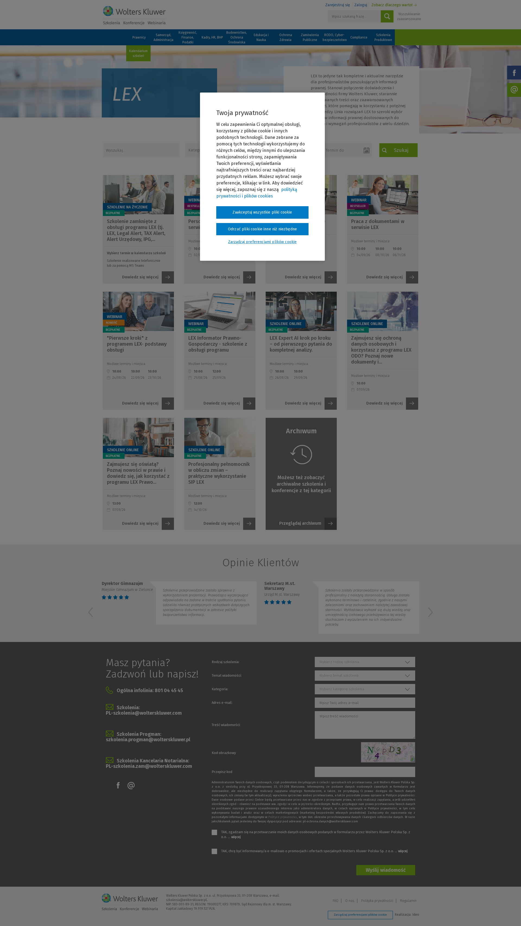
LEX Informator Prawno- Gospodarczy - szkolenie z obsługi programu (217, 344)
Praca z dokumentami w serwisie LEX (377, 224)
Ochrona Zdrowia (285, 37)
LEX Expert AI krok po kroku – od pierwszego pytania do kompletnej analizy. (301, 344)
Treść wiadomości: (226, 725)
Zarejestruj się (337, 5)
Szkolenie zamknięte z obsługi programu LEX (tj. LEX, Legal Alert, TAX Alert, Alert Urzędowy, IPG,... (136, 230)
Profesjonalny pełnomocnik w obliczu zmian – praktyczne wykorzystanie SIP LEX (219, 473)
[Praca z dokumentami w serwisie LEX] (382, 194)
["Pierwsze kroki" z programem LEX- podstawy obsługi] (138, 311)
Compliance (358, 37)
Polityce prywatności (282, 817)
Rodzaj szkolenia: (225, 662)
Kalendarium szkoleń (138, 53)
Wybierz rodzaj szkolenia (339, 662)
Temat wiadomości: (227, 675)
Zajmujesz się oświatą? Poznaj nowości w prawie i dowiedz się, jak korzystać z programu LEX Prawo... (138, 473)
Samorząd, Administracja (163, 37)
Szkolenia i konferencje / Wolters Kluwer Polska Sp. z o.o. (134, 15)
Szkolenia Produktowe (383, 37)
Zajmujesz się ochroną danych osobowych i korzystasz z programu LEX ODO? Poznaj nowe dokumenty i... (381, 350)
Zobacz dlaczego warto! (391, 5)
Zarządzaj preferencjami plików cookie (360, 915)
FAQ (335, 901)
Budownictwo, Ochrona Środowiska (236, 37)
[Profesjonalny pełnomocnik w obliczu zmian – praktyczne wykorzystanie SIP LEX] (219, 437)
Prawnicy (139, 37)
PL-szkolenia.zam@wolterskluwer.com (149, 766)
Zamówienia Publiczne (310, 37)
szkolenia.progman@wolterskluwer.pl (148, 740)
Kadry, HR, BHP (212, 37)
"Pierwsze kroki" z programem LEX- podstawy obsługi (137, 344)
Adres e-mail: (222, 703)
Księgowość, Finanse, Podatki (188, 37)
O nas (349, 901)
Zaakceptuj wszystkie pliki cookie (262, 212)
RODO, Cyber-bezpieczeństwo (334, 37)
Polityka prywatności (377, 901)
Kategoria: (220, 689)
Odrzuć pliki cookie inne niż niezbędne (262, 229)
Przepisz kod (222, 772)
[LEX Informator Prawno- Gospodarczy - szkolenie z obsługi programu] (219, 311)
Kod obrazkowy (224, 753)
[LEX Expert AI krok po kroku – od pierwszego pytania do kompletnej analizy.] (301, 311)
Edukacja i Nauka (261, 37)
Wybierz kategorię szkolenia (341, 689)
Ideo (415, 914)
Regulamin (408, 901)
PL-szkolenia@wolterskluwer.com (144, 713)
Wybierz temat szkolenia (338, 675)
